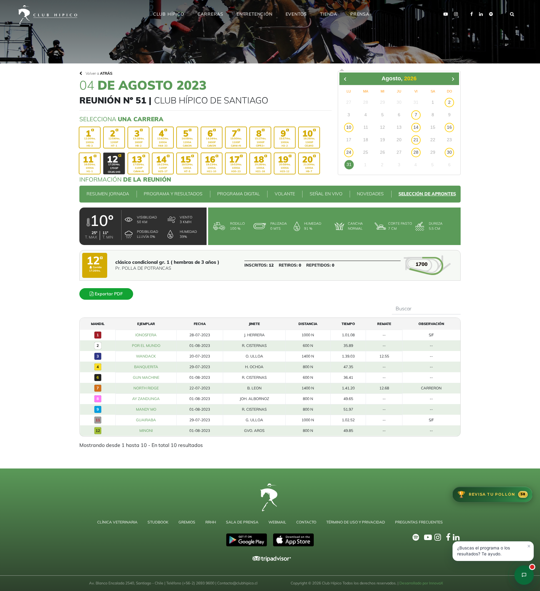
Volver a (98, 73)
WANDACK (146, 356)
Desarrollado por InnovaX (421, 583)
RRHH (210, 522)
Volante (285, 194)
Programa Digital (238, 194)
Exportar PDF (108, 294)
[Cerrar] (529, 546)
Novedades (370, 194)
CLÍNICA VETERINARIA (117, 522)
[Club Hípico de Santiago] (524, 575)
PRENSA (359, 14)
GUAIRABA (146, 420)
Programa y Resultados (173, 194)
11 (98, 420)
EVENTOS (296, 14)
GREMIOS (186, 522)
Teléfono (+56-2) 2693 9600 (190, 583)
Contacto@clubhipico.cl (237, 583)
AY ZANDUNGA (146, 398)
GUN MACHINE (146, 377)
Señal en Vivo (326, 194)
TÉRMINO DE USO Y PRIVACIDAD (355, 522)
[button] (493, 551)
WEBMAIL (277, 522)
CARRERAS (210, 14)
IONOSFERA (146, 335)
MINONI (146, 430)
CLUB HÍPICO (168, 14)
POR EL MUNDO (146, 345)
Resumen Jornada (108, 194)
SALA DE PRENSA (242, 522)
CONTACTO (306, 522)
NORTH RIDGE (146, 388)
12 (98, 430)
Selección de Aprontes (427, 194)
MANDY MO (146, 409)
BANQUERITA (146, 366)
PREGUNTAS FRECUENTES (419, 522)
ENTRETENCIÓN (254, 14)
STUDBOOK (158, 522)
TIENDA (328, 14)
